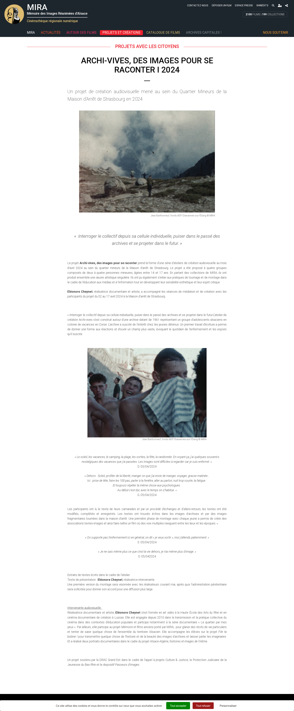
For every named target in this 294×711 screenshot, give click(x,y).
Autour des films (81, 33)
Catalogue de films (163, 33)
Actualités (50, 33)
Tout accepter (178, 706)
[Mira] (4, 32)
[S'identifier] (279, 5)
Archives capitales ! (203, 33)
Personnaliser (228, 706)
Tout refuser (203, 706)
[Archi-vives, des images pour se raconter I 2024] (147, 161)
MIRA (31, 33)
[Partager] (286, 5)
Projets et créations (121, 33)
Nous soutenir (275, 33)
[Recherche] (273, 5)
